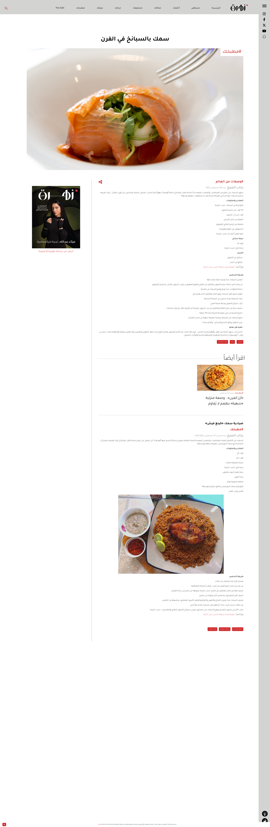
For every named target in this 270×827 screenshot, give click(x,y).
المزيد (99, 824)
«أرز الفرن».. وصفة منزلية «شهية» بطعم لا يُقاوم (224, 401)
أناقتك (176, 8)
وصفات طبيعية (224, 629)
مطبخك (80, 8)
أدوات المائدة (212, 629)
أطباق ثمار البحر (237, 629)
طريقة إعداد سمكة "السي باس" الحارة (219, 267)
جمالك (157, 8)
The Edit (59, 8)
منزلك (100, 8)
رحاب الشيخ (235, 187)
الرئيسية (216, 8)
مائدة (232, 342)
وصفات (240, 342)
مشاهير (196, 8)
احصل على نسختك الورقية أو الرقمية (56, 251)
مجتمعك (137, 8)
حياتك (118, 8)
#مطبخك (239, 393)
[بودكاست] (265, 814)
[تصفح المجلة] (265, 821)
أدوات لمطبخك (222, 342)
